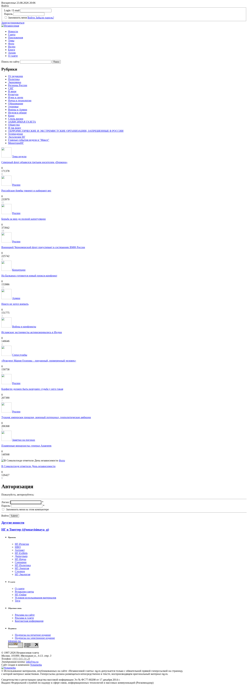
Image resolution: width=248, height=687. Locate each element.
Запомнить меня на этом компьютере (27, 509)
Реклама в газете (24, 617)
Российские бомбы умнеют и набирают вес (26, 190)
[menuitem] (127, 31)
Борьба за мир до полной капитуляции (23, 218)
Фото (11, 43)
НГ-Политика (23, 565)
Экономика (14, 82)
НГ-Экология (22, 574)
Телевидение (15, 133)
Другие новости (12, 522)
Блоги (11, 49)
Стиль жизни (15, 118)
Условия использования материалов (35, 597)
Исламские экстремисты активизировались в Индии (31, 332)
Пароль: (5, 505)
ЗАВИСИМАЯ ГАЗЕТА (22, 121)
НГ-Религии (22, 544)
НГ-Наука (20, 559)
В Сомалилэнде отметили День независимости (28, 466)
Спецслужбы (19, 354)
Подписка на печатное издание (33, 635)
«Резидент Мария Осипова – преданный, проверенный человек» (38, 360)
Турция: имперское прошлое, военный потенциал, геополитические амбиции (46, 417)
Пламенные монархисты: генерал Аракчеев (26, 445)
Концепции (18, 269)
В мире (12, 91)
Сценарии (20, 562)
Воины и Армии (17, 109)
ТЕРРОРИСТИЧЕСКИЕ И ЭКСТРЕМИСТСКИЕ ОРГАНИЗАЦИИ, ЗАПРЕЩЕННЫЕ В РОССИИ (65, 130)
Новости (13, 31)
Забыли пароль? (45, 17)
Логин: (5, 502)
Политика (14, 79)
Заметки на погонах (23, 439)
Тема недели (19, 156)
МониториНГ (16, 143)
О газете (13, 55)
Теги (17, 600)
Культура (13, 94)
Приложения (15, 37)
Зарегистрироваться (12, 22)
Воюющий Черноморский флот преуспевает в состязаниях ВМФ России (43, 247)
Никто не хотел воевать (15, 304)
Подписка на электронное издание (35, 638)
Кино (11, 115)
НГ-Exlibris (21, 553)
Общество (14, 124)
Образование (15, 103)
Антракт (20, 550)
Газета (11, 34)
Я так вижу (14, 127)
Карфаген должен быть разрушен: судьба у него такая (32, 389)
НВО (18, 547)
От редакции (15, 76)
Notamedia (36, 664)
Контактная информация (29, 621)
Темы (11, 40)
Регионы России (17, 85)
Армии (16, 298)
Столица (20, 571)
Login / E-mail (12, 10)
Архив (12, 52)
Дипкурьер (21, 556)
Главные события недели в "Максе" (28, 140)
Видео (11, 46)
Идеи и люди (15, 97)
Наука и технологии (19, 100)
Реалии (16, 184)
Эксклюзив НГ (16, 136)
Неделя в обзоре (17, 112)
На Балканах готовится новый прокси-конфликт (29, 275)
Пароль (8, 13)
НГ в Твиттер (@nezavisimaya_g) (25, 529)
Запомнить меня (17, 17)
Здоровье (13, 106)
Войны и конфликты (24, 326)
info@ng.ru (32, 661)
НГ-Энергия (22, 568)
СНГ (10, 88)
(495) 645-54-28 (21, 658)
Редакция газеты (24, 591)
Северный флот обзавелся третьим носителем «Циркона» (34, 162)
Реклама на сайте (25, 614)
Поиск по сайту (10, 61)
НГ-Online (20, 594)
